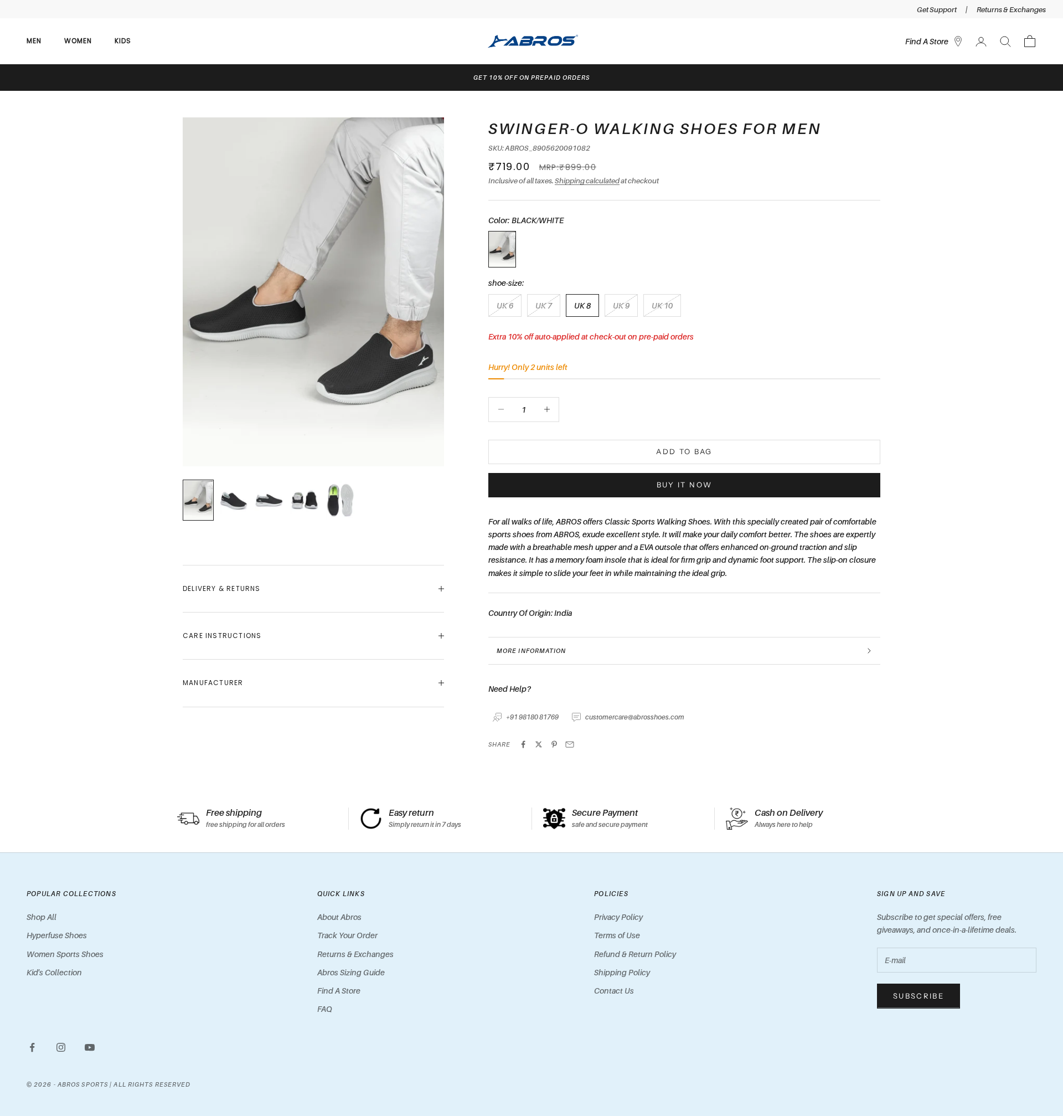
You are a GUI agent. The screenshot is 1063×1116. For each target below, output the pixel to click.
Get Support (937, 9)
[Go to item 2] (269, 500)
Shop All (41, 917)
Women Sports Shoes (65, 954)
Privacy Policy (618, 917)
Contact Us (614, 990)
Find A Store (338, 990)
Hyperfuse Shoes (57, 935)
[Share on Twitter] (538, 744)
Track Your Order (347, 935)
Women (78, 40)
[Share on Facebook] (523, 744)
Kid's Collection (54, 972)
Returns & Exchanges (1011, 9)
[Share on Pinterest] (554, 744)
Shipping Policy (622, 972)
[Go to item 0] (198, 500)
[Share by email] (569, 744)
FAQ (324, 1009)
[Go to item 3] (304, 500)
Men (34, 40)
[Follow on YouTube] (89, 1047)
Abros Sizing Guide (351, 972)
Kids (123, 40)
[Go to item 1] (233, 500)
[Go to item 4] (339, 500)
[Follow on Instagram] (60, 1047)
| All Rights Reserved (150, 1084)
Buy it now (684, 484)
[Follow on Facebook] (32, 1047)
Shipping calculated (587, 180)
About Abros (339, 917)
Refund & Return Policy (635, 954)
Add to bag (684, 451)
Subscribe (918, 995)
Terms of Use (617, 935)
